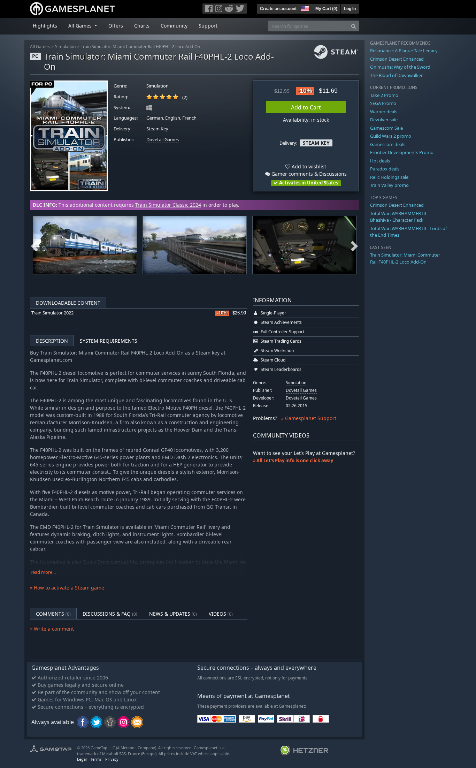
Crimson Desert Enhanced (397, 59)
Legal (82, 759)
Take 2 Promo (384, 95)
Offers (115, 25)
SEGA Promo (383, 103)
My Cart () (326, 8)
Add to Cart (306, 107)
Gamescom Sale (386, 128)
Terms (96, 759)
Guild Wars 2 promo (390, 136)
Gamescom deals (387, 144)
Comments (53, 613)
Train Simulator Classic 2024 (168, 204)
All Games (40, 46)
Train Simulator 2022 (52, 313)
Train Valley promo (389, 185)
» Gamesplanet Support (308, 418)
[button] (304, 7)
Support (208, 25)
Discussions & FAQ (110, 613)
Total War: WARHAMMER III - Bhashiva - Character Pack (399, 216)
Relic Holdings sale (389, 177)
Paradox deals (384, 169)
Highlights (45, 25)
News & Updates (173, 613)
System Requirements (108, 340)
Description (52, 340)
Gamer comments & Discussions (308, 173)
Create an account (278, 8)
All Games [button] (80, 25)
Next (354, 245)
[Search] (353, 26)
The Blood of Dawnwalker (396, 75)
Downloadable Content (68, 302)
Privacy (111, 759)
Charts (141, 25)
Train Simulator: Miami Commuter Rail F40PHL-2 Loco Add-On (140, 46)
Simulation (65, 46)
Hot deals (380, 161)
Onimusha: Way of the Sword (400, 67)
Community (174, 25)
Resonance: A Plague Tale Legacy (404, 50)
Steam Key (157, 129)
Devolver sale (384, 119)
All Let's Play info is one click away (294, 460)
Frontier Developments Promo (401, 152)
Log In (350, 8)
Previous (34, 245)
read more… (43, 572)
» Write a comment (52, 628)
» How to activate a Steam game (67, 587)
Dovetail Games (162, 140)
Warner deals (383, 111)
